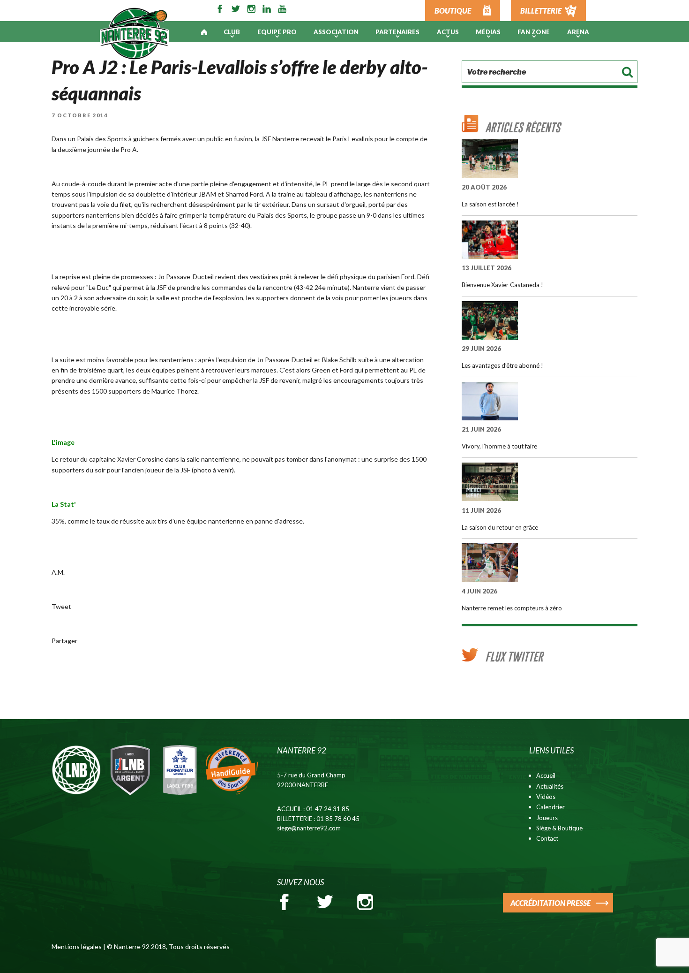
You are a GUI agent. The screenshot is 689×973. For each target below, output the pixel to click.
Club (232, 32)
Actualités (549, 786)
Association (336, 32)
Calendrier (550, 807)
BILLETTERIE (541, 10)
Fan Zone (533, 32)
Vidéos (545, 796)
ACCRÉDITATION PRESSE (550, 902)
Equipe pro (277, 32)
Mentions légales (77, 946)
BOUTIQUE (452, 10)
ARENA (578, 32)
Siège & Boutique (559, 828)
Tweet (61, 606)
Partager (64, 641)
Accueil (545, 775)
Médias (488, 32)
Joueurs (547, 817)
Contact (547, 838)
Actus (448, 32)
